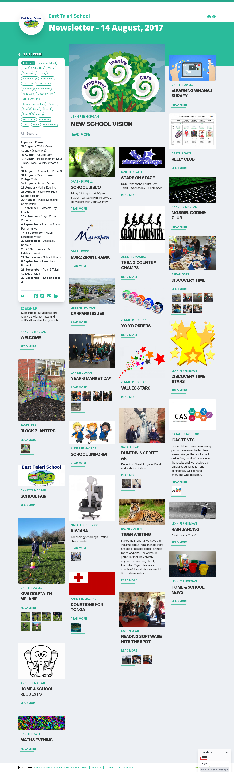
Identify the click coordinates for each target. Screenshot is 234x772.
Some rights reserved (46, 767)
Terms (109, 767)
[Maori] (203, 757)
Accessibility (126, 767)
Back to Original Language (214, 769)
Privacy (96, 767)
